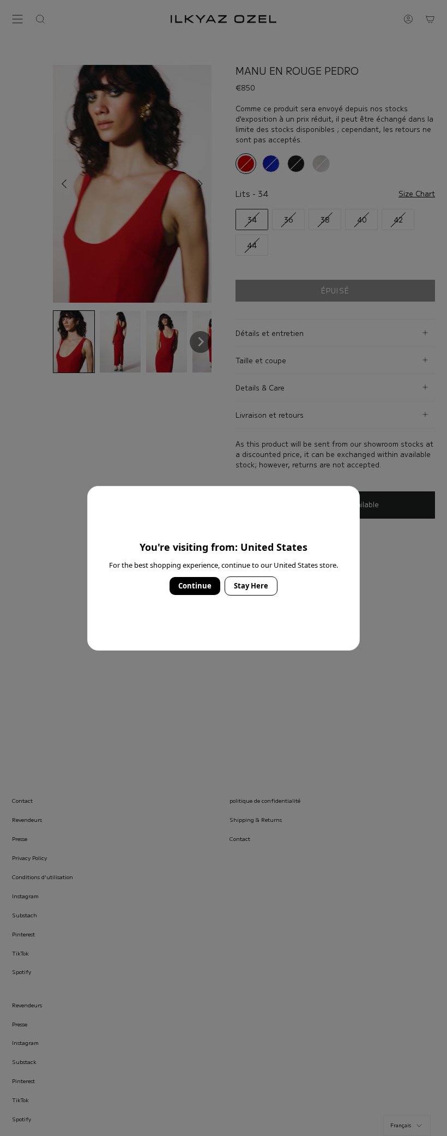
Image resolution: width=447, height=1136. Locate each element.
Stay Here (251, 586)
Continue (195, 586)
